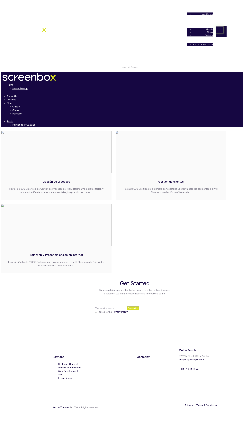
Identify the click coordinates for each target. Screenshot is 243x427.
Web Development (68, 371)
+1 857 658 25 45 (189, 369)
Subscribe (133, 308)
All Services (133, 67)
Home (123, 67)
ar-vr (60, 374)
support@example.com (191, 359)
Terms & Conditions (206, 405)
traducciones (65, 378)
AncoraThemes (60, 407)
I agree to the (112, 311)
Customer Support (68, 364)
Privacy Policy (120, 311)
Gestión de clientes (171, 181)
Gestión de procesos (56, 181)
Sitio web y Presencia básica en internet (56, 255)
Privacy (189, 405)
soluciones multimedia (69, 367)
